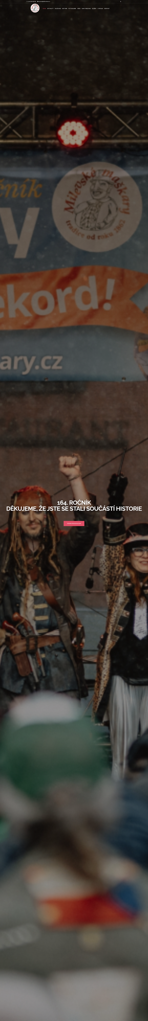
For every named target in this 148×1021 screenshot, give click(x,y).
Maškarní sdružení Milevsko (35, 8)
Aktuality (50, 8)
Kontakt (107, 8)
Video (79, 8)
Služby (94, 8)
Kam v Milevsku (86, 8)
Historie (64, 8)
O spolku (100, 8)
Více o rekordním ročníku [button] (74, 523)
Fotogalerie (72, 8)
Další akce (58, 8)
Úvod (44, 8)
